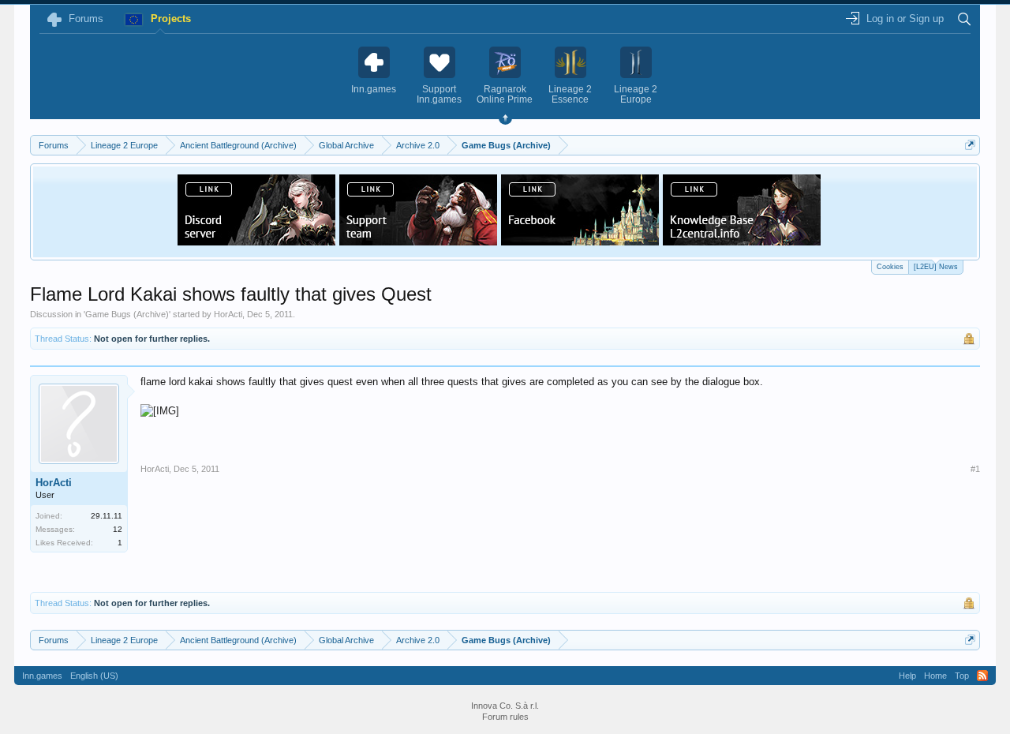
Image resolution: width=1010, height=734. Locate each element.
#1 (975, 469)
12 (117, 529)
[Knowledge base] (742, 241)
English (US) (94, 675)
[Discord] (256, 241)
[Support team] (418, 241)
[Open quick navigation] (970, 145)
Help (907, 675)
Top (962, 675)
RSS (982, 675)
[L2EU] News (936, 267)
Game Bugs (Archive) (127, 314)
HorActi (228, 314)
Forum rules (505, 716)
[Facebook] (580, 241)
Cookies (890, 267)
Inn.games (42, 675)
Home (935, 675)
